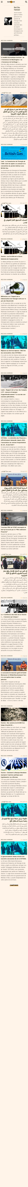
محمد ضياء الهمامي (6, 92)
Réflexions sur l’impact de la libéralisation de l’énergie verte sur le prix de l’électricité (13, 299)
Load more (14, 885)
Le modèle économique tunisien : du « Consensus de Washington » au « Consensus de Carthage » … (12, 60)
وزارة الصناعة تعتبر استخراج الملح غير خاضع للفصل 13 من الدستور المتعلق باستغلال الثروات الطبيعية (15, 111)
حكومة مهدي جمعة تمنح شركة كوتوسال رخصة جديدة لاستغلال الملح (14, 819)
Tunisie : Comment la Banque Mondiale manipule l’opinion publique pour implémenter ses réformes (13, 775)
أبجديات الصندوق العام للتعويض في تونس (15, 221)
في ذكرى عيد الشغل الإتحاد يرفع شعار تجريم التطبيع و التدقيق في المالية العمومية (15, 573)
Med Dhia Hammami (7, 40)
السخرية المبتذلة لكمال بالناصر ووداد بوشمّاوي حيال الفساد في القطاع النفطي (14, 489)
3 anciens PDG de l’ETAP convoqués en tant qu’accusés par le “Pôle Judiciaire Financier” (13, 530)
